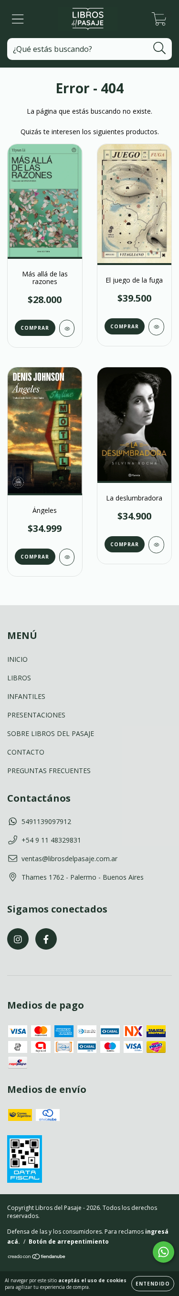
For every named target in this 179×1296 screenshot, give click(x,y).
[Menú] (18, 19)
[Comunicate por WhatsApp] (163, 1252)
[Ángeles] (67, 557)
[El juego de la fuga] (156, 326)
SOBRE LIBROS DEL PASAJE (50, 733)
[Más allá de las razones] (67, 328)
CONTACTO (25, 751)
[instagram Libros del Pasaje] (18, 939)
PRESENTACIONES (36, 714)
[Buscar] (159, 48)
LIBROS (19, 677)
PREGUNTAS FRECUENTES (49, 770)
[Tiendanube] (37, 1258)
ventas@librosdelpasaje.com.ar (69, 858)
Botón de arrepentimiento (69, 1241)
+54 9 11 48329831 (51, 839)
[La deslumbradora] (156, 544)
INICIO (17, 659)
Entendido (153, 1283)
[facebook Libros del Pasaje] (46, 939)
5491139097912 (46, 821)
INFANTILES (26, 696)
